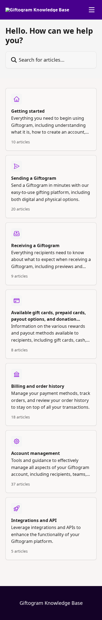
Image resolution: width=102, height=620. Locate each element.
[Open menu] (92, 10)
